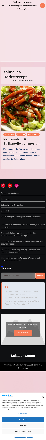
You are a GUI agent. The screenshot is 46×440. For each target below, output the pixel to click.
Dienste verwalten (22, 413)
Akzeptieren (23, 419)
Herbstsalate (9, 134)
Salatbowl (21, 134)
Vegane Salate (33, 134)
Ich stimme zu (23, 333)
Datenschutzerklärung (20, 437)
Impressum (30, 437)
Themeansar (23, 368)
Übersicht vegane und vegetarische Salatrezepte (21, 217)
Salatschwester (22, 2)
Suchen (6, 268)
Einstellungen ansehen (23, 431)
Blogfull (35, 365)
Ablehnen (23, 425)
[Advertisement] (23, 37)
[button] (42, 396)
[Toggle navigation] (3, 5)
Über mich (5, 211)
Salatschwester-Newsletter (12, 205)
